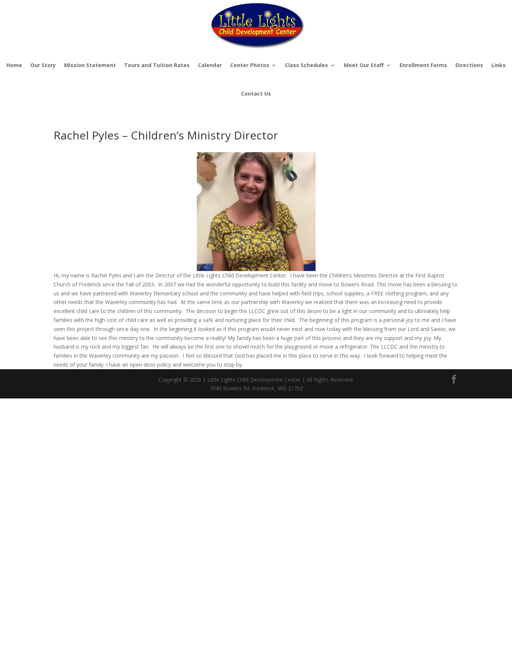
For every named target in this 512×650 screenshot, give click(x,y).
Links (498, 65)
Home (14, 65)
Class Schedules (306, 65)
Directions (469, 65)
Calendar (210, 65)
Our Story (43, 65)
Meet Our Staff (364, 65)
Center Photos (249, 65)
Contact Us (256, 93)
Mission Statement (90, 65)
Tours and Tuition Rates (157, 65)
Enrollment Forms (423, 65)
